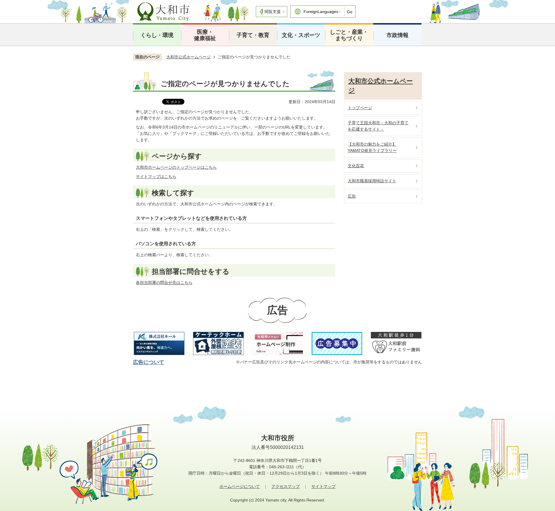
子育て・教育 (252, 35)
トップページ (360, 107)
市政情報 (397, 35)
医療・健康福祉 (205, 35)
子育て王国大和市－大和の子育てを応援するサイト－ (378, 125)
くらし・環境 (156, 35)
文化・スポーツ (301, 35)
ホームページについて (239, 486)
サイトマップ (323, 486)
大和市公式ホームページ (188, 57)
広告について (148, 362)
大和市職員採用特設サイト (372, 181)
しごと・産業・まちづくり (349, 35)
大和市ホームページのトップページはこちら (176, 167)
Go (349, 12)
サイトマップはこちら (156, 176)
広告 (352, 196)
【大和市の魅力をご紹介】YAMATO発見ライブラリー (372, 147)
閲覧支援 (272, 11)
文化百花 (356, 165)
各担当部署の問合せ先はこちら (164, 282)
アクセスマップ (285, 486)
